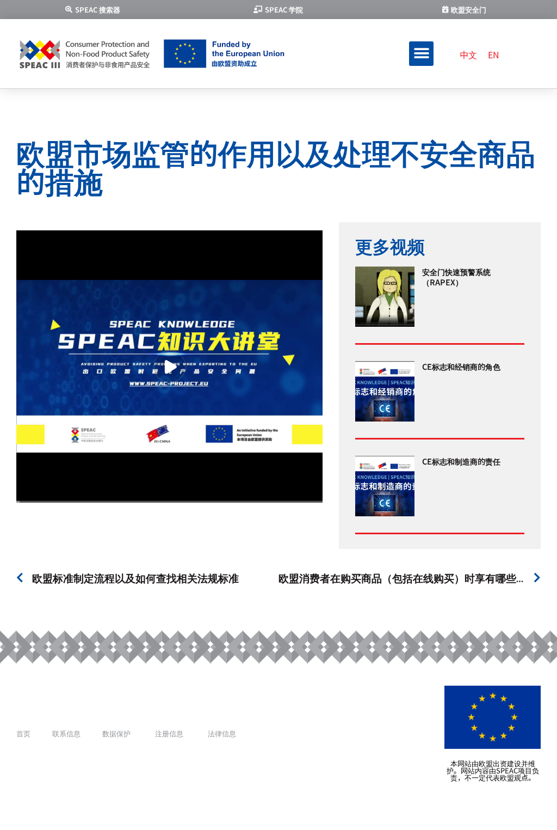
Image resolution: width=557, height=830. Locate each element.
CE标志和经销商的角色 (461, 366)
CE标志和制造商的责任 (461, 461)
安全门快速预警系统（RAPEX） (456, 276)
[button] (421, 53)
